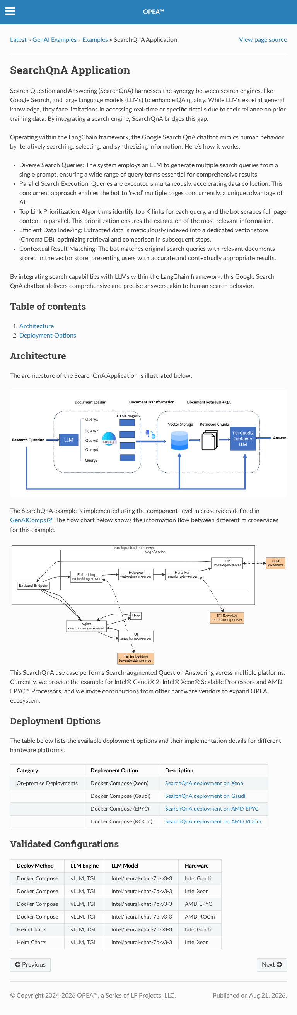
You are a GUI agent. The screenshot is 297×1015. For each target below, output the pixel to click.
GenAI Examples (54, 40)
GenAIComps (28, 520)
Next (269, 965)
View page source (263, 40)
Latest (18, 40)
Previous (33, 965)
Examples (95, 40)
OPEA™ (153, 12)
